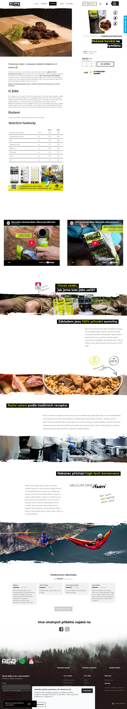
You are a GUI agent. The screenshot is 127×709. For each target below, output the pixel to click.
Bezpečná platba (63, 668)
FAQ (85, 685)
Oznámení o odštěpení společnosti (114, 687)
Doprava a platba (68, 682)
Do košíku (105, 64)
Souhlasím (87, 691)
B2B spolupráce (109, 680)
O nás (85, 680)
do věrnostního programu (99, 73)
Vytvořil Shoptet (119, 703)
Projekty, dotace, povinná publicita (114, 690)
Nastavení (40, 704)
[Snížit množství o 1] (84, 64)
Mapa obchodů (68, 685)
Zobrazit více (63, 609)
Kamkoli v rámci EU (89, 668)
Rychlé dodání (114, 668)
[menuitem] (36, 4)
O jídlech (86, 682)
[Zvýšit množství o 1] (93, 64)
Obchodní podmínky (69, 680)
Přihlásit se (11, 695)
